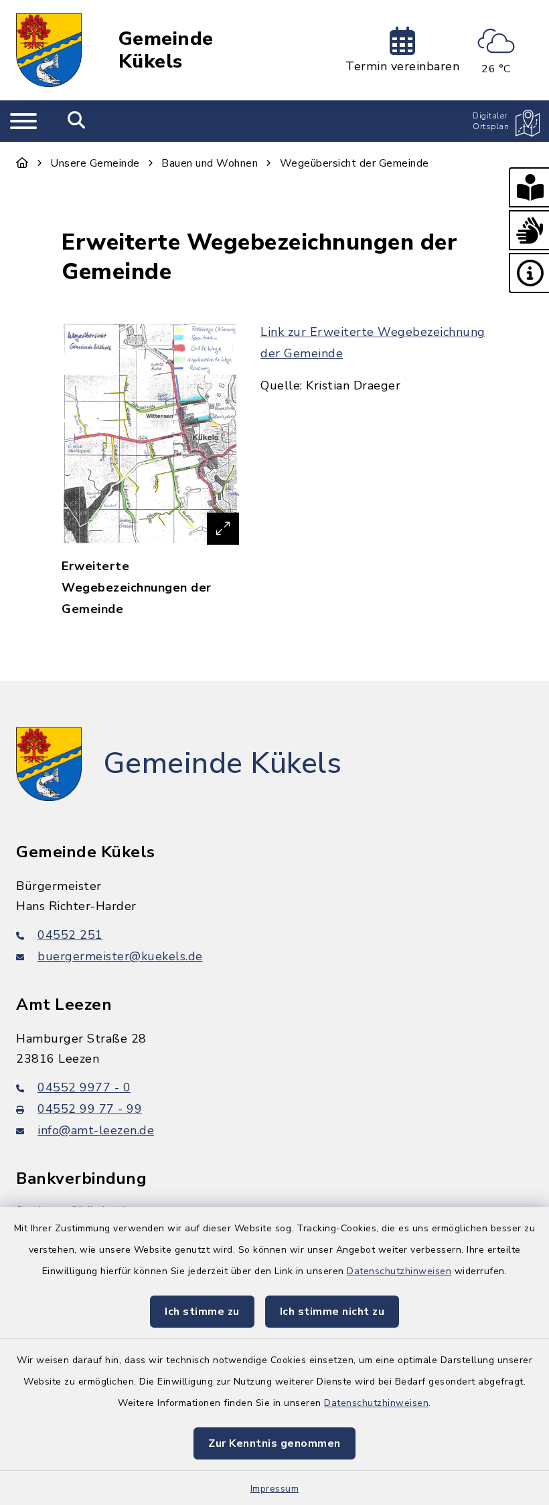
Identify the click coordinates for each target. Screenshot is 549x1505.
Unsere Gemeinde (95, 163)
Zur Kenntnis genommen (274, 1443)
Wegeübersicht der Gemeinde (354, 163)
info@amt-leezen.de (95, 1130)
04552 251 (70, 935)
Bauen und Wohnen (209, 163)
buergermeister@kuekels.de (120, 956)
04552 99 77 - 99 (89, 1109)
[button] (529, 187)
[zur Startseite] (49, 50)
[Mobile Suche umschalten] (77, 121)
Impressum (274, 1488)
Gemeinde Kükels (166, 50)
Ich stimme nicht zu (332, 1311)
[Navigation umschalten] (23, 121)
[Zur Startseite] (22, 163)
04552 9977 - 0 (84, 1087)
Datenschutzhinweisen (399, 1271)
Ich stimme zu (202, 1311)
